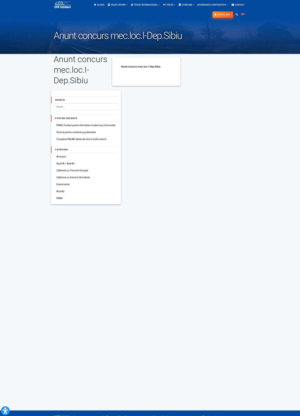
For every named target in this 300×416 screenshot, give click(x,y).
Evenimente (63, 184)
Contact (239, 5)
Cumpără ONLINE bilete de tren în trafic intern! (81, 139)
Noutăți (60, 191)
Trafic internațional (146, 5)
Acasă (100, 5)
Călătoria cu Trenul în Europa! (72, 170)
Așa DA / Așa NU (65, 163)
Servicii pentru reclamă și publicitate (76, 132)
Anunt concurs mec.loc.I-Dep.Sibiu (140, 66)
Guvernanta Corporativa (212, 5)
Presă (170, 5)
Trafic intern (118, 5)
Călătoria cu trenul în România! (73, 177)
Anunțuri (61, 156)
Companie (187, 5)
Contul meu (224, 14)
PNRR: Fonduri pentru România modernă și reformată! (85, 125)
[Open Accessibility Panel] (5, 410)
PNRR (59, 198)
